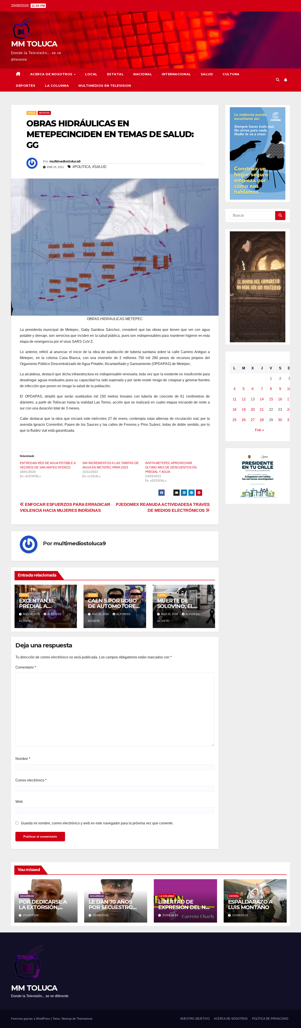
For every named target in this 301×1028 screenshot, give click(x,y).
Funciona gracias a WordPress (31, 1018)
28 (262, 420)
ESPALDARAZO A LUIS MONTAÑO (250, 904)
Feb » (259, 430)
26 (244, 420)
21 (262, 409)
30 (280, 420)
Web (19, 801)
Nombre (22, 759)
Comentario (25, 667)
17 (289, 399)
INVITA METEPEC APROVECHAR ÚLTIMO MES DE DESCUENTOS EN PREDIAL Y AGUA (171, 467)
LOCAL (91, 74)
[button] (277, 80)
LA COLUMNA (57, 86)
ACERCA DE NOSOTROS (52, 74)
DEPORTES (25, 86)
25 (234, 420)
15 (271, 399)
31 (289, 420)
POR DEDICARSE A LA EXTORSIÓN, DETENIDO (43, 907)
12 (244, 399)
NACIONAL (142, 74)
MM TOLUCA (34, 43)
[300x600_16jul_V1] (257, 286)
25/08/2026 (31, 915)
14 (262, 399)
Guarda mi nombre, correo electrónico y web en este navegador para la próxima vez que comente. (97, 823)
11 (234, 399)
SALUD (207, 74)
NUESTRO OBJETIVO (195, 1018)
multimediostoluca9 (64, 161)
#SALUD (99, 167)
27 (253, 420)
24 (289, 409)
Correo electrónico (30, 780)
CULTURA (231, 74)
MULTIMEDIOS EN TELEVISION (104, 86)
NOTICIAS (44, 113)
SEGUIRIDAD (27, 896)
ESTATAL (115, 74)
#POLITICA (81, 167)
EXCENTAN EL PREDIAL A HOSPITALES (37, 606)
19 (244, 409)
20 (253, 409)
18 (234, 409)
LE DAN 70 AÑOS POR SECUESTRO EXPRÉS (111, 907)
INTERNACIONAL (176, 74)
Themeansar (84, 1018)
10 (289, 389)
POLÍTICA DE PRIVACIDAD (270, 1018)
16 (280, 399)
